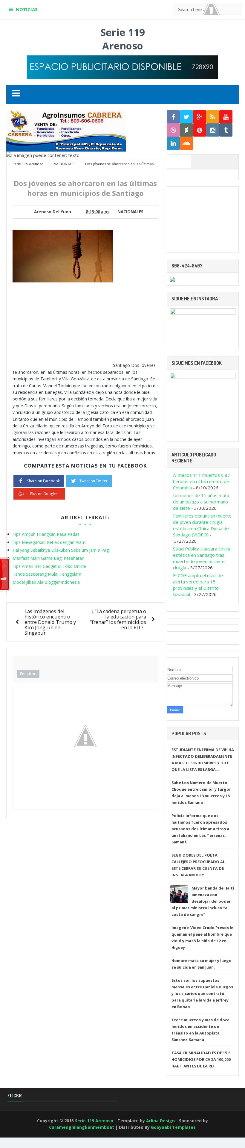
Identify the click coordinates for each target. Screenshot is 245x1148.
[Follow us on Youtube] (225, 117)
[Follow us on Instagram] (212, 130)
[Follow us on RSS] (212, 117)
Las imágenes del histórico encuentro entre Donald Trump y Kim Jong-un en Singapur (50, 622)
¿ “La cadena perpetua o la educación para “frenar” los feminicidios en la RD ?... (118, 619)
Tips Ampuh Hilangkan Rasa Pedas (46, 534)
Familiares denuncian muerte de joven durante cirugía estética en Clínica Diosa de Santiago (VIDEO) (202, 525)
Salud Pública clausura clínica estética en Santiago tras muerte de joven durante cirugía (201, 558)
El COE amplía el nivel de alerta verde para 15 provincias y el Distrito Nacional (198, 584)
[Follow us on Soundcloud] (186, 143)
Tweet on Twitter (93, 480)
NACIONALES (130, 211)
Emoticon (28, 673)
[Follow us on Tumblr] (225, 130)
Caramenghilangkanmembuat (81, 1127)
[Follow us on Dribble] (173, 130)
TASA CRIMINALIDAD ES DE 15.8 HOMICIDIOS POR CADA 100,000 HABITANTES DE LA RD (201, 1059)
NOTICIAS (27, 9)
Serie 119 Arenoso (122, 38)
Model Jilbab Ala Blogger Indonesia (46, 582)
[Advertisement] (63, 325)
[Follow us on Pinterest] (199, 130)
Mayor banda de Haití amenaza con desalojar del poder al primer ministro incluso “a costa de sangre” (203, 901)
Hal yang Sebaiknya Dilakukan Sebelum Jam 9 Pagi (61, 550)
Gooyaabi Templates (173, 1127)
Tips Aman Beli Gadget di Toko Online (49, 566)
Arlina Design (160, 1120)
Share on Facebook (43, 480)
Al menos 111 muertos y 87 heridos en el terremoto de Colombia (201, 481)
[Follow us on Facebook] (173, 117)
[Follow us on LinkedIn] (173, 143)
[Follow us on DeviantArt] (186, 130)
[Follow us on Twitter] (186, 117)
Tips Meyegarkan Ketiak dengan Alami (49, 542)
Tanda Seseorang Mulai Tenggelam (47, 574)
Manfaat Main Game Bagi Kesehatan (48, 558)
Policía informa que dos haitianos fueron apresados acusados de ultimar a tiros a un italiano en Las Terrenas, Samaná (200, 829)
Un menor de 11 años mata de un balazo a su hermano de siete (201, 501)
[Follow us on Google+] (199, 117)
